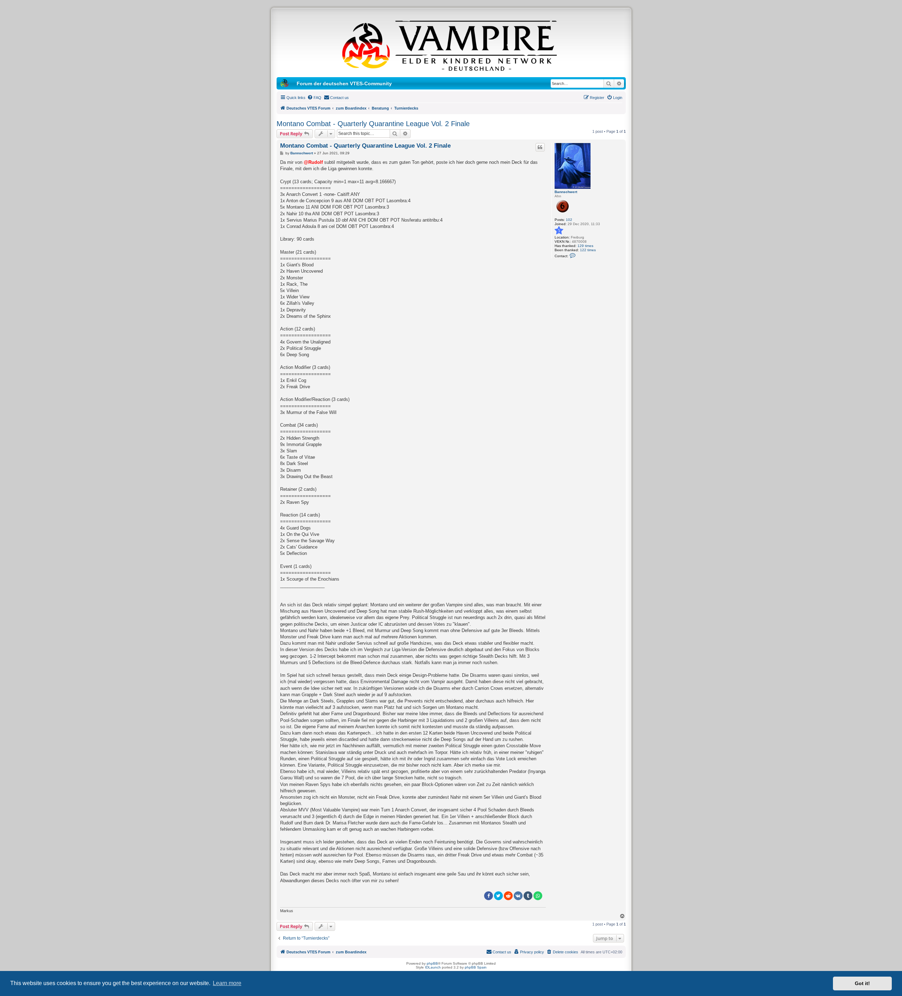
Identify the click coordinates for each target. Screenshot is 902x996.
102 (569, 220)
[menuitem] (314, 97)
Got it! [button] (862, 983)
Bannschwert (566, 192)
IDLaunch (433, 967)
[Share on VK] (518, 895)
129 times (585, 246)
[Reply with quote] (540, 147)
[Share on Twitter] (498, 895)
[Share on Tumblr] (528, 895)
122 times (588, 250)
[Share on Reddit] (508, 895)
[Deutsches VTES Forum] (451, 44)
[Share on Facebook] (488, 895)
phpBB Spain (476, 967)
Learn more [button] (227, 983)
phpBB (432, 963)
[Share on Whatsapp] (537, 895)
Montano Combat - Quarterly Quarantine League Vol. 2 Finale (373, 124)
